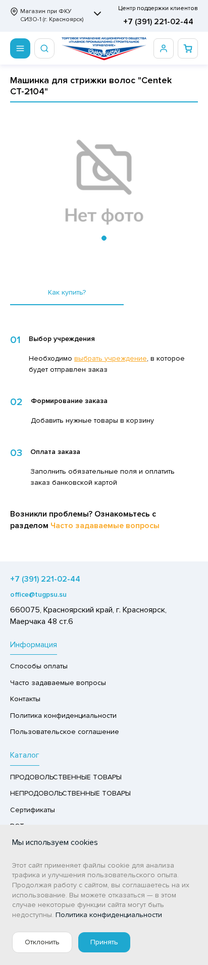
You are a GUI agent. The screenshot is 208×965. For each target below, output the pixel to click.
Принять (104, 942)
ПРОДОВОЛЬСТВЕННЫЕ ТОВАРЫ (66, 777)
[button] (104, 238)
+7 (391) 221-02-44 (158, 22)
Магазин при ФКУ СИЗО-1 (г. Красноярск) (51, 15)
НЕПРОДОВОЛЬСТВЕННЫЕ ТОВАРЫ (70, 793)
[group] (104, 183)
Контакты (25, 699)
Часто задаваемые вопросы (105, 526)
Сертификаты (32, 810)
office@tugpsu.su (38, 594)
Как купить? (67, 292)
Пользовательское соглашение (64, 731)
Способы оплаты (39, 666)
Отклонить (42, 942)
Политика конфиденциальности (63, 715)
